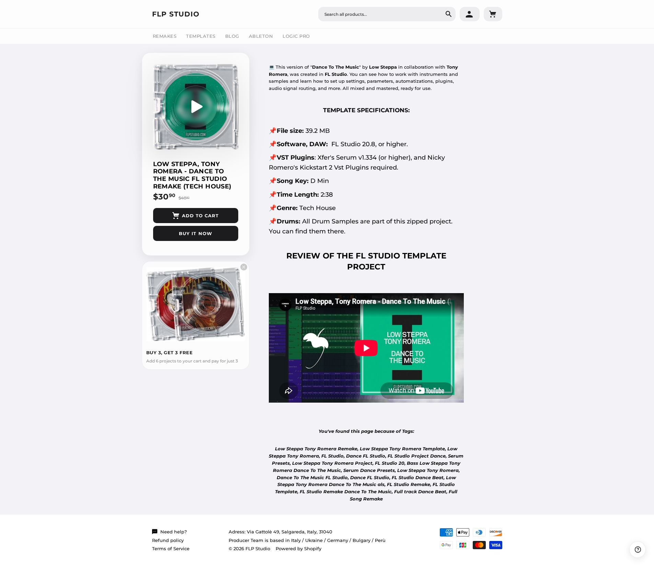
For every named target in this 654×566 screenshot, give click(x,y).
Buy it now (195, 233)
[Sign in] (470, 14)
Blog (232, 36)
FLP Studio (175, 14)
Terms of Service (171, 548)
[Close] (243, 267)
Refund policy (168, 540)
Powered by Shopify (298, 548)
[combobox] (387, 14)
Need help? (173, 531)
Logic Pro (296, 36)
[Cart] (493, 14)
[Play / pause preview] (195, 106)
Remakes (165, 36)
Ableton (261, 36)
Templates (201, 36)
